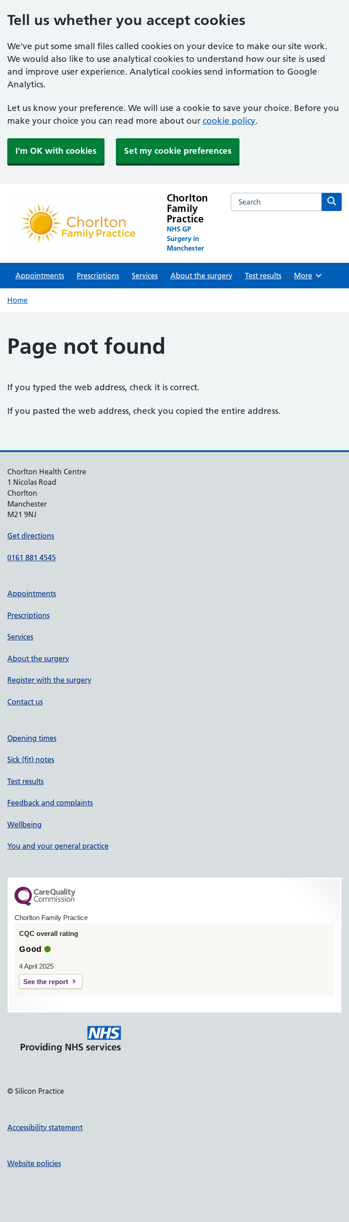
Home (17, 300)
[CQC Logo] (45, 903)
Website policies (34, 1163)
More (306, 275)
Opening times (31, 738)
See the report (45, 982)
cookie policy (229, 121)
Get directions (30, 535)
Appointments (39, 275)
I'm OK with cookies (55, 151)
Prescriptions (98, 275)
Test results (263, 275)
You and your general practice (58, 845)
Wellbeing (24, 824)
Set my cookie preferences (177, 151)
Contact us (25, 701)
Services (145, 275)
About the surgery (201, 275)
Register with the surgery (49, 679)
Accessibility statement (45, 1127)
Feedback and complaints (50, 802)
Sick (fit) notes (30, 759)
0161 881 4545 (31, 557)
